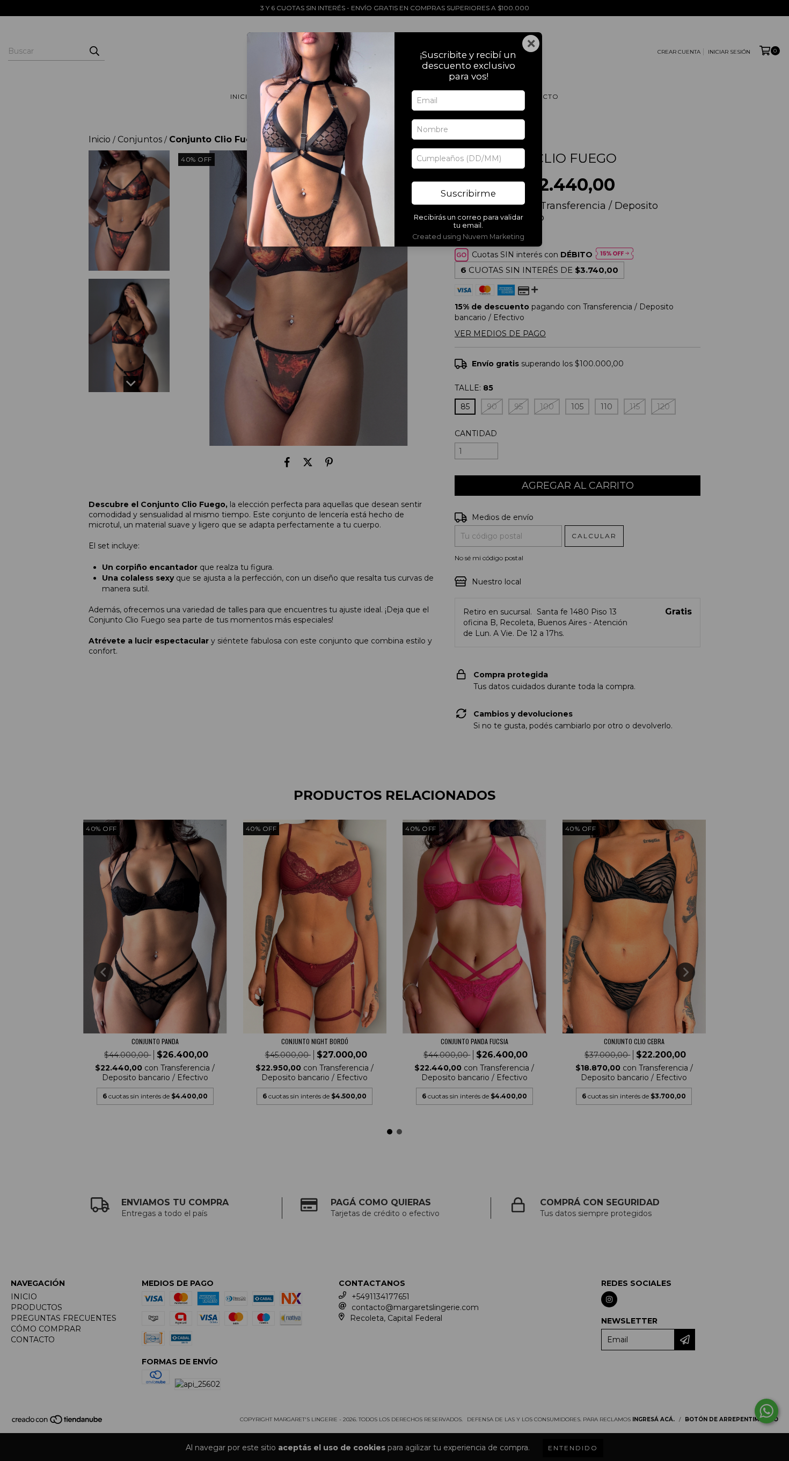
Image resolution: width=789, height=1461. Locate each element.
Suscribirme (468, 193)
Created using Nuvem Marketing (468, 237)
